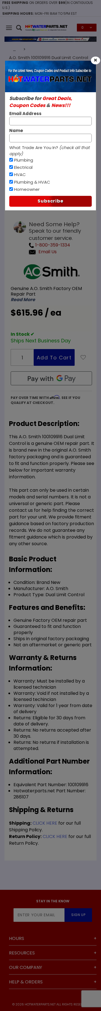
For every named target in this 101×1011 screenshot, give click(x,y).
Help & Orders (26, 982)
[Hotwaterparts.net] (46, 27)
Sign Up (78, 914)
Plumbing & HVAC (32, 182)
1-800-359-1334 (52, 245)
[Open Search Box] (19, 27)
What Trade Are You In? (49, 151)
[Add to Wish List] (83, 357)
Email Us (47, 252)
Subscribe (50, 201)
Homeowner (27, 189)
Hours (16, 938)
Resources (22, 953)
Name (16, 130)
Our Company (25, 967)
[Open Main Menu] (9, 27)
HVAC (20, 174)
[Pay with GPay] (51, 378)
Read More (23, 300)
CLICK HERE (45, 823)
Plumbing (23, 160)
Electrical (23, 167)
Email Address (25, 113)
